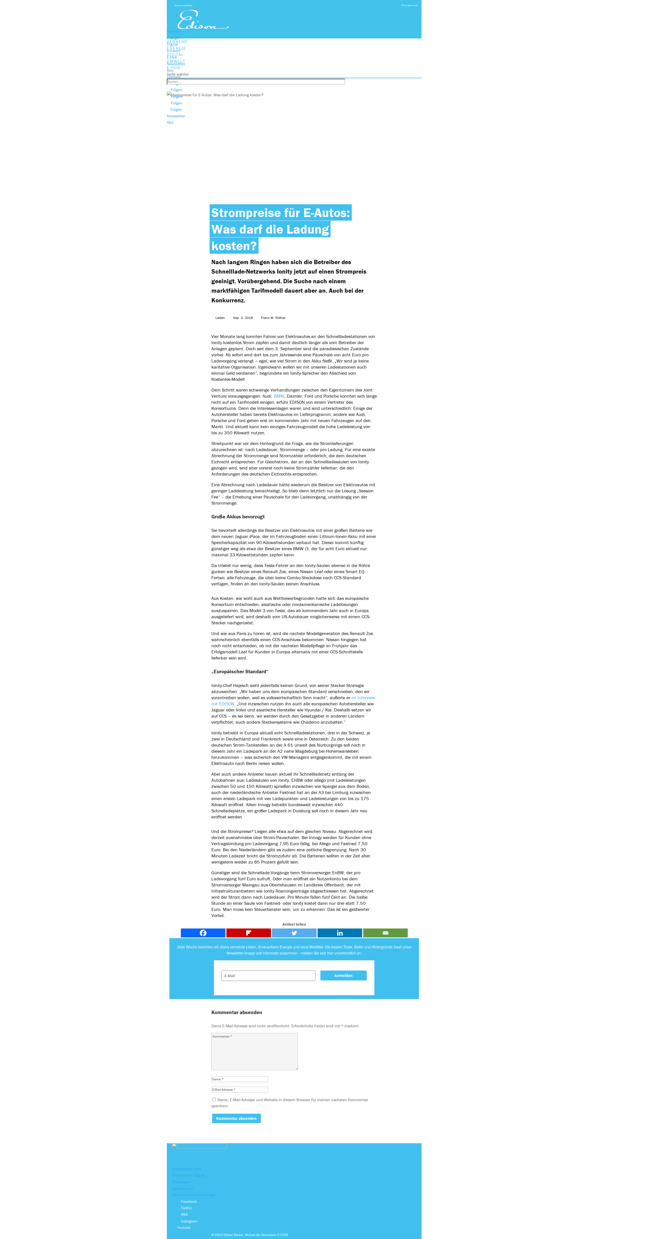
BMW (279, 396)
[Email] (385, 932)
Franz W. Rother (273, 317)
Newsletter (183, 5)
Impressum (181, 1181)
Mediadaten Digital (188, 1175)
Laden (220, 317)
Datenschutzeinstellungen (194, 1194)
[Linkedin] (340, 932)
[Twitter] (294, 932)
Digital (172, 44)
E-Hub (172, 57)
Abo (170, 70)
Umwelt (173, 50)
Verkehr (173, 31)
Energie (173, 37)
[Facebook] (203, 932)
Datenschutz (182, 1188)
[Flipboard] (248, 932)
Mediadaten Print (187, 1168)
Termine (174, 76)
